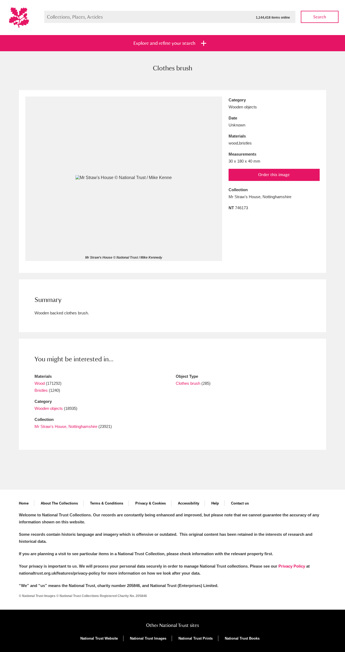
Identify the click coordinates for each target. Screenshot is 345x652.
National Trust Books (242, 638)
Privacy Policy (291, 566)
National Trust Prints (195, 638)
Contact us (240, 503)
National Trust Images (148, 638)
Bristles (41, 390)
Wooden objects (48, 408)
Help (215, 503)
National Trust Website (99, 638)
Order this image (274, 174)
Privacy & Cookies (150, 503)
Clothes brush (188, 383)
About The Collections (59, 503)
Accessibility (188, 503)
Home (24, 503)
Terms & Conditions (106, 503)
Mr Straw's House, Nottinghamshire (65, 426)
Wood (39, 383)
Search (319, 16)
